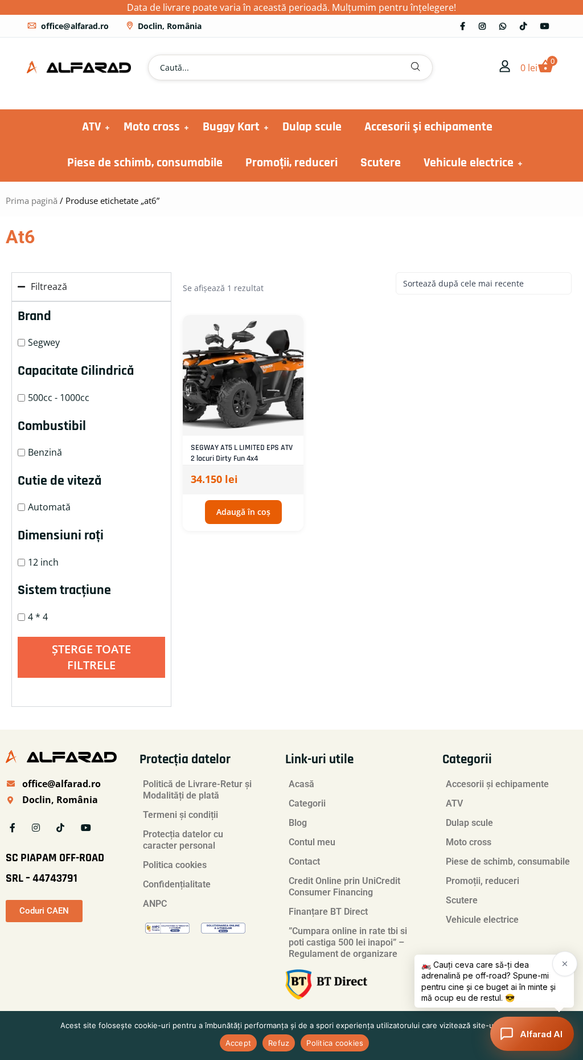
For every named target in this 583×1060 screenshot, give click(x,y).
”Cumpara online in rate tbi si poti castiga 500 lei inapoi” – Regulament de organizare (348, 942)
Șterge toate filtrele (91, 657)
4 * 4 (38, 617)
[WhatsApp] (502, 26)
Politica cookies (175, 865)
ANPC (155, 903)
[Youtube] (544, 26)
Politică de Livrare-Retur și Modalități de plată (197, 790)
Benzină (45, 452)
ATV (91, 127)
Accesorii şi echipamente (428, 127)
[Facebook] (462, 26)
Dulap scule (312, 127)
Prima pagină (32, 200)
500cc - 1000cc (58, 397)
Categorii (307, 803)
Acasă (301, 784)
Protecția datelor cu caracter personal (183, 840)
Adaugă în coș (243, 511)
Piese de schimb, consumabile (145, 163)
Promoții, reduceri (291, 163)
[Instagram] (482, 26)
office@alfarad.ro (75, 26)
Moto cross (152, 127)
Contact (304, 861)
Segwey (44, 342)
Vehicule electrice (469, 163)
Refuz (278, 1042)
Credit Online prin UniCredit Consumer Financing (344, 886)
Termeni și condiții (180, 814)
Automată (49, 507)
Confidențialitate (177, 884)
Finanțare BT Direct (328, 911)
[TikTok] (523, 26)
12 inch (43, 562)
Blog (298, 822)
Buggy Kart (231, 127)
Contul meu (312, 842)
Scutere (380, 163)
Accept (238, 1042)
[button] (416, 67)
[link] (505, 67)
